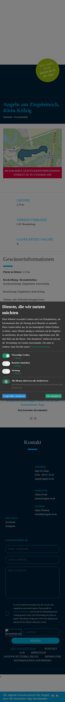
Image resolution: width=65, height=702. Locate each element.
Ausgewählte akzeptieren (14, 396)
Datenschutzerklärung (40, 347)
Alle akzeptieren (53, 396)
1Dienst (16, 358)
